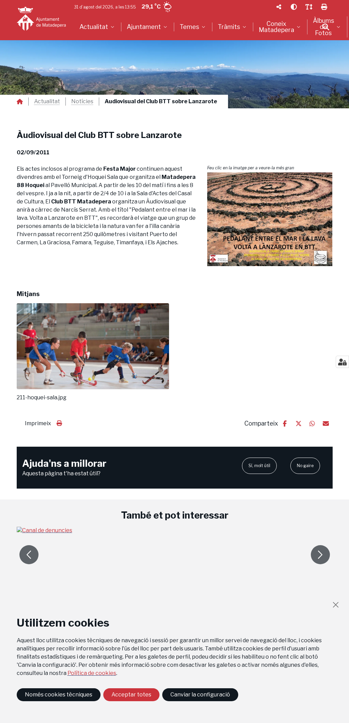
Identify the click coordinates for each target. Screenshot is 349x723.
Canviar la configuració (200, 694)
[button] (270, 219)
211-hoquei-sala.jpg (41, 397)
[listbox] (97, 26)
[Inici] (41, 19)
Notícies (82, 101)
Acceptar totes (131, 694)
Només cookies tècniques (58, 694)
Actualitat (47, 101)
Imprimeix (38, 423)
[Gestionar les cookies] (342, 362)
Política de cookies (91, 673)
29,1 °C (151, 6)
